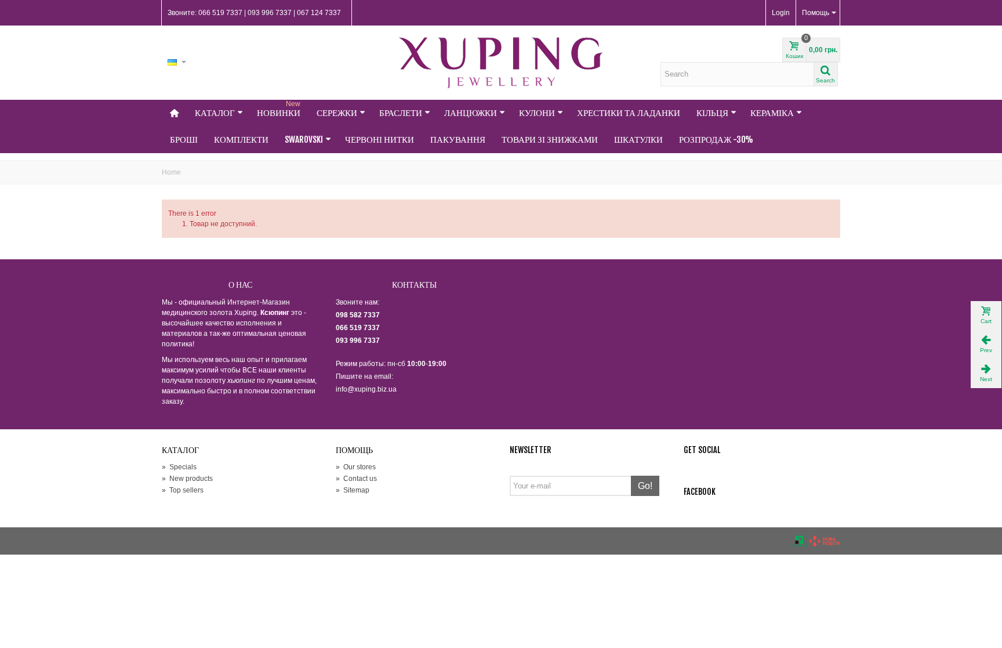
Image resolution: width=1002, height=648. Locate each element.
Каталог (215, 112)
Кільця (712, 112)
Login (781, 13)
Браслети (400, 112)
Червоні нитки (379, 139)
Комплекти (241, 139)
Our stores (356, 467)
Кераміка (772, 112)
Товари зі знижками (550, 139)
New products (187, 479)
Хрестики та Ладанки (628, 112)
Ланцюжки (470, 112)
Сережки (337, 112)
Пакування (457, 139)
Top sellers (183, 490)
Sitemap (352, 490)
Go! (645, 486)
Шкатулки (638, 139)
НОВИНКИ (278, 109)
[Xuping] (500, 62)
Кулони (537, 112)
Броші (184, 139)
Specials (179, 467)
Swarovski (304, 139)
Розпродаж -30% (716, 139)
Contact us (356, 479)
